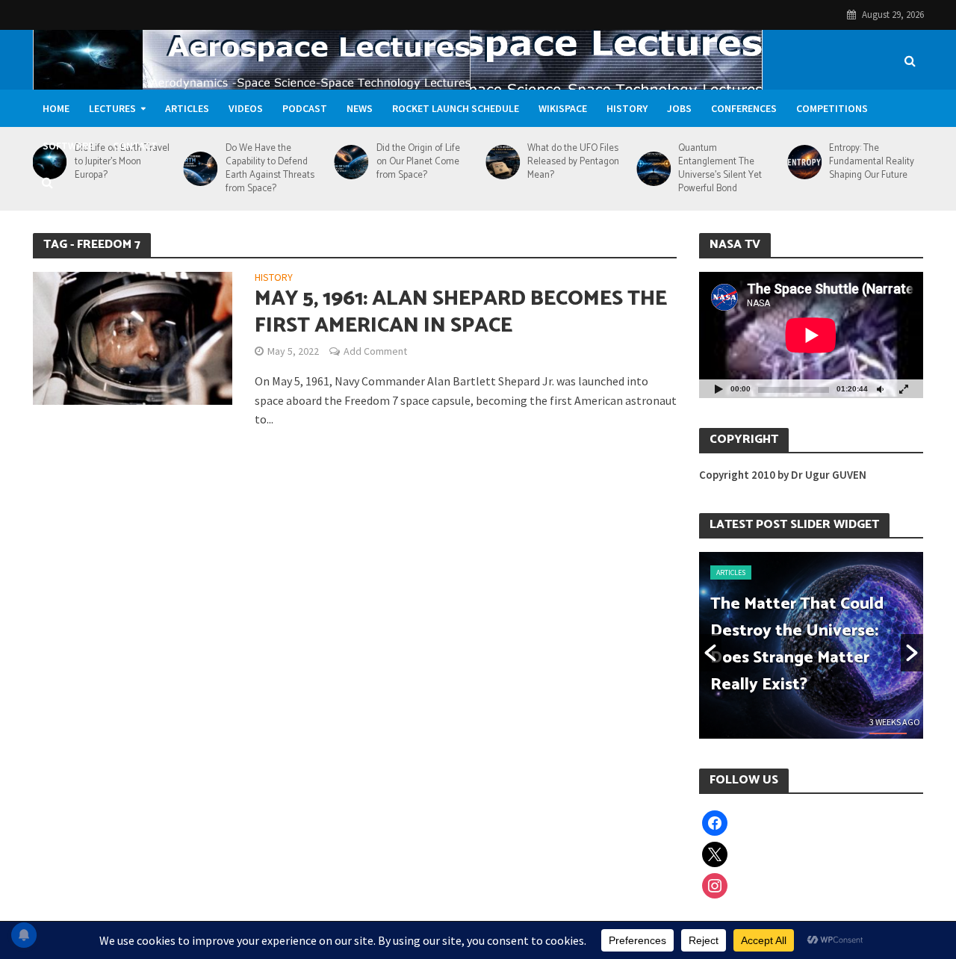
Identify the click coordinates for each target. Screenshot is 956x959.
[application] (811, 335)
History (627, 108)
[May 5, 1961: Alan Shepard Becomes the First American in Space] (133, 336)
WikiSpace (562, 108)
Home (56, 108)
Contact (135, 145)
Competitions (832, 108)
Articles (187, 108)
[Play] (718, 388)
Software (68, 145)
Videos (246, 108)
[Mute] (880, 388)
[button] (710, 652)
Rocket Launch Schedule (455, 108)
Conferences (744, 108)
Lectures (112, 108)
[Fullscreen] (904, 388)
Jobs (679, 108)
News (360, 108)
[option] (811, 645)
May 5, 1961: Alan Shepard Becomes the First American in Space (461, 312)
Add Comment (375, 351)
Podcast (304, 108)
